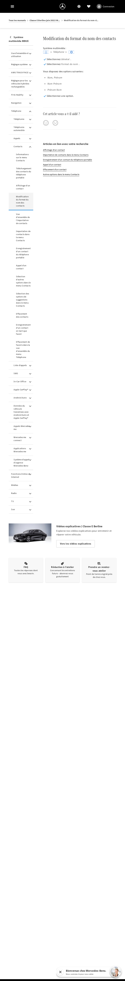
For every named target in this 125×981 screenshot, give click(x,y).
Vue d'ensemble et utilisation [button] (19, 55)
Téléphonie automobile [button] (19, 129)
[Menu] (12, 6)
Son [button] (13, 509)
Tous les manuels (17, 20)
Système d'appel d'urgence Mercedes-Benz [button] (21, 462)
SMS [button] (16, 373)
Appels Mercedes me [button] (22, 428)
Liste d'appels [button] (20, 365)
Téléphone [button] (16, 111)
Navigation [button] (16, 102)
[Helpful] (46, 123)
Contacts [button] (18, 146)
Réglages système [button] (19, 64)
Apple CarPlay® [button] (21, 389)
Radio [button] (14, 493)
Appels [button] (17, 138)
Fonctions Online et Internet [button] (20, 476)
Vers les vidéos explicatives (75, 543)
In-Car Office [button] (20, 381)
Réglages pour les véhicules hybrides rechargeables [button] (20, 83)
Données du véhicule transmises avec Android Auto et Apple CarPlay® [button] (21, 412)
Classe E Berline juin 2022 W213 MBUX (45, 20)
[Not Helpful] (55, 123)
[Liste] (88, 6)
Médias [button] (14, 485)
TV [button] (12, 501)
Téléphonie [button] (19, 119)
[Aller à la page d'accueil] (62, 6)
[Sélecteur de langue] (79, 6)
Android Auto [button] (20, 397)
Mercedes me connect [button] (20, 439)
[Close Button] (89, 972)
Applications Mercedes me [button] (20, 450)
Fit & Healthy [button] (17, 94)
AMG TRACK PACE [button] (20, 72)
